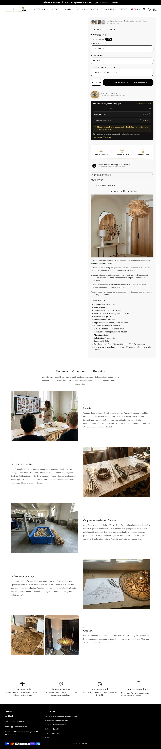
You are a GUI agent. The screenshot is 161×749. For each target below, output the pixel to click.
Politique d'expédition (54, 729)
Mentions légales (52, 733)
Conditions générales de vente (57, 720)
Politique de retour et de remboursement (61, 716)
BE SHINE (83, 744)
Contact (48, 738)
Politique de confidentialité (55, 725)
